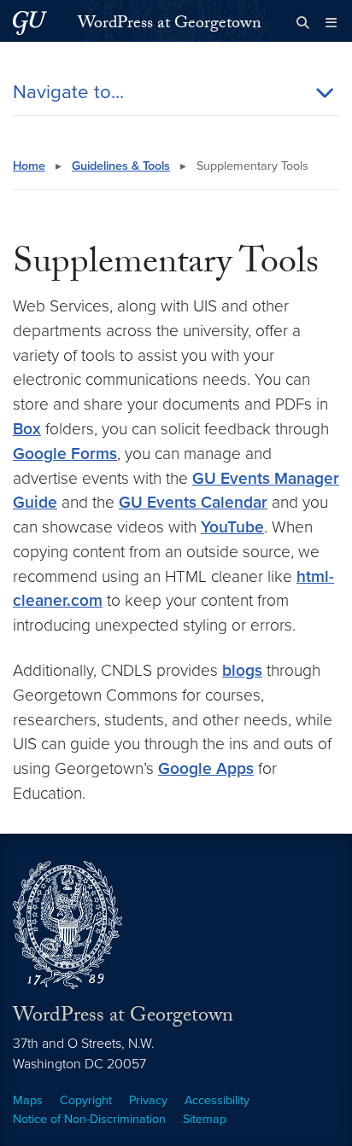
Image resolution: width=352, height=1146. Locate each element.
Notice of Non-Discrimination (89, 1119)
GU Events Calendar (193, 502)
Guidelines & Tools (121, 166)
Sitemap (204, 1119)
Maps (28, 1100)
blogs (242, 670)
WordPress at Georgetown (169, 25)
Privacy (148, 1100)
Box (27, 429)
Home (29, 166)
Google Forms (65, 453)
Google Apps (206, 768)
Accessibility (217, 1100)
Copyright (86, 1100)
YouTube (232, 527)
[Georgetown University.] (30, 22)
